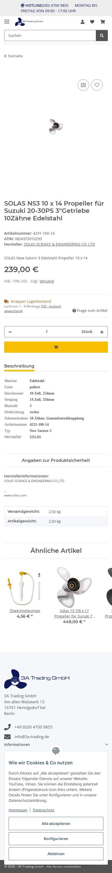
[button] (82, 22)
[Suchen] (102, 35)
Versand (47, 281)
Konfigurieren (56, 838)
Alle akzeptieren (56, 823)
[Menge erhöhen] (102, 331)
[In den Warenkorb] (8, 72)
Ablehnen (56, 853)
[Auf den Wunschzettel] (97, 85)
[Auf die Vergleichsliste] (83, 85)
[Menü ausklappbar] (6, 19)
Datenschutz (43, 810)
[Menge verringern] (10, 331)
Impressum (18, 810)
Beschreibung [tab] (19, 366)
